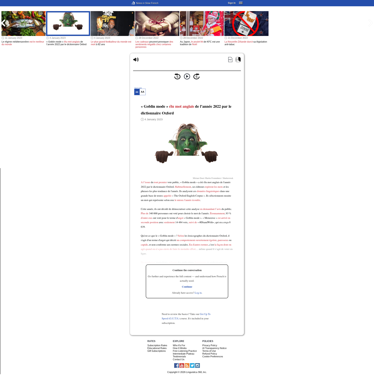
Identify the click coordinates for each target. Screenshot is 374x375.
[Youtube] (181, 365)
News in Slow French (137, 3)
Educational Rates (157, 348)
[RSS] (187, 365)
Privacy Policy (209, 345)
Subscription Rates (157, 345)
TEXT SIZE (138, 88)
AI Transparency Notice (214, 348)
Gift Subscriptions (156, 351)
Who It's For (179, 345)
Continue (187, 286)
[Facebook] (176, 365)
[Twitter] (192, 365)
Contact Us (178, 359)
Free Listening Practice (185, 351)
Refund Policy (209, 353)
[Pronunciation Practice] (238, 59)
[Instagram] (197, 365)
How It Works (180, 348)
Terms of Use (209, 351)
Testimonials (179, 356)
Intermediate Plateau (183, 353)
